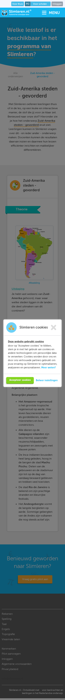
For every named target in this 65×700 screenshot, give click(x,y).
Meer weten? (48, 367)
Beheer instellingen (47, 380)
